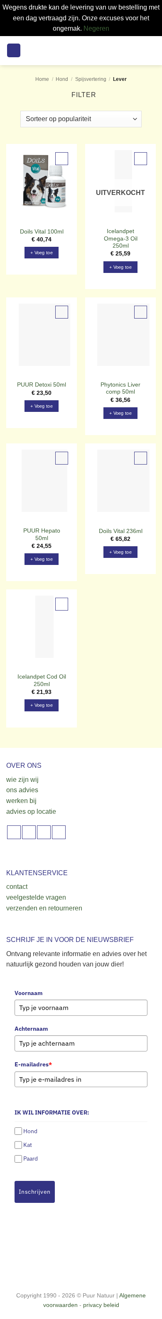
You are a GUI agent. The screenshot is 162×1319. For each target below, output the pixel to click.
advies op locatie (31, 811)
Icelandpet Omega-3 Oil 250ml (120, 238)
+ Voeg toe (120, 267)
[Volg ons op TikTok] (44, 832)
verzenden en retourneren (44, 908)
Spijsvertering (90, 79)
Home (42, 79)
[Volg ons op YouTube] (59, 832)
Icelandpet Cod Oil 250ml (41, 680)
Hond (62, 79)
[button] (13, 50)
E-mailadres (33, 1064)
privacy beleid (101, 1305)
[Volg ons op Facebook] (14, 832)
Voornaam (29, 993)
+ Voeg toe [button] (41, 252)
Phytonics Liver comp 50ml (120, 388)
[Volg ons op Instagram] (29, 832)
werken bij (21, 800)
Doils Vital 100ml (42, 232)
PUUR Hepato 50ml (41, 534)
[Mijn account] (137, 50)
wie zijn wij (22, 779)
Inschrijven (35, 1191)
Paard (30, 1159)
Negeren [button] (96, 28)
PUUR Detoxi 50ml (41, 385)
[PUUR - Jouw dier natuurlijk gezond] (81, 50)
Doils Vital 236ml (120, 531)
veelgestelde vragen (36, 897)
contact (16, 886)
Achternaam (31, 1028)
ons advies (22, 789)
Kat (27, 1145)
